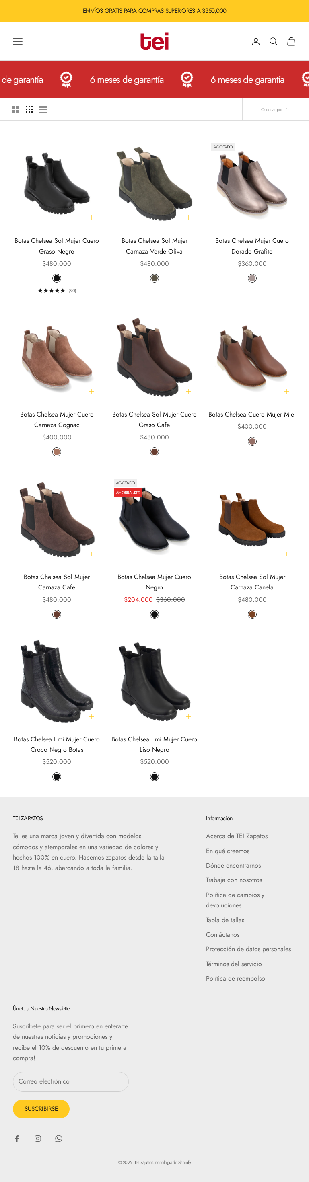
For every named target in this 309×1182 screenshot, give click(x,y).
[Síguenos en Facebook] (17, 1139)
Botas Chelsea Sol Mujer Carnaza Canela (252, 582)
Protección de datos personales (248, 949)
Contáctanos (222, 934)
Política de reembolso (235, 978)
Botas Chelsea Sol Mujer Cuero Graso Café (154, 419)
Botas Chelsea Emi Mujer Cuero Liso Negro (154, 744)
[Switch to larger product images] (15, 109)
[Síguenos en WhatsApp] (59, 1139)
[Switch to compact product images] (43, 109)
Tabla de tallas (225, 920)
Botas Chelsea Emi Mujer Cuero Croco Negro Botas (57, 744)
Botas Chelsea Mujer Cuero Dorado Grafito (252, 246)
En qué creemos (227, 851)
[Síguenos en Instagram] (38, 1139)
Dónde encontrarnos (233, 865)
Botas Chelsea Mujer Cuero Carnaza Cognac (57, 419)
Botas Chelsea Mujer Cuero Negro (154, 582)
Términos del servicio (234, 964)
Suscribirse (41, 1108)
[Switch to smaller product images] (29, 109)
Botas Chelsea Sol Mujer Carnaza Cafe (57, 582)
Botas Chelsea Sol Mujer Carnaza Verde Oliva (154, 246)
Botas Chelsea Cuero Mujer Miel (252, 414)
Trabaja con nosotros (234, 879)
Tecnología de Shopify (172, 1162)
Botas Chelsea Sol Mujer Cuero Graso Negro (56, 246)
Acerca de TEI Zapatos (237, 836)
